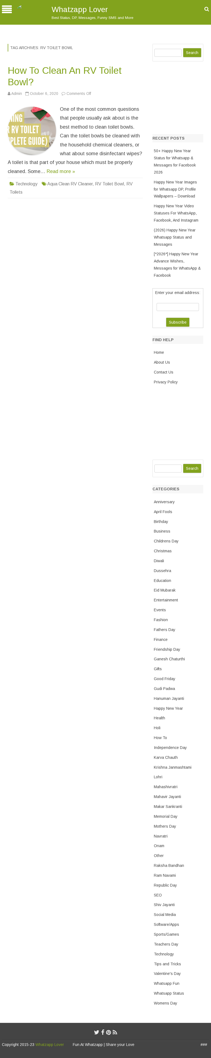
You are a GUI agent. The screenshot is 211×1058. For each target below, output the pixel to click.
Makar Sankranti (168, 806)
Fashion (161, 620)
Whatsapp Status (169, 993)
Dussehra (162, 570)
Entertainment (166, 600)
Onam (159, 846)
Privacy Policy (166, 382)
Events (160, 610)
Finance (161, 639)
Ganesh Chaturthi (169, 659)
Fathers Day (164, 629)
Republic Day (165, 885)
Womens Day (165, 1003)
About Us (162, 362)
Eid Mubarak (165, 590)
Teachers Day (166, 944)
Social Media (165, 914)
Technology (26, 184)
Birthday (161, 521)
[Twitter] (96, 1032)
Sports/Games (166, 934)
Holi (157, 728)
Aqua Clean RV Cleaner (70, 184)
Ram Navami (165, 875)
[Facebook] (102, 1032)
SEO (158, 895)
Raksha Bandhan (169, 865)
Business (162, 531)
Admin (16, 93)
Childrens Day (166, 541)
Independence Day (170, 747)
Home (159, 352)
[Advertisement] (181, 96)
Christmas (163, 551)
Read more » (61, 171)
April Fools (163, 512)
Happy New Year (168, 708)
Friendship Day (167, 649)
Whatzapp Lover (80, 9)
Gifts (158, 669)
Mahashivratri (165, 787)
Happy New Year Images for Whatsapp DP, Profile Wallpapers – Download (175, 189)
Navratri (161, 836)
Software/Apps (166, 924)
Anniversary (164, 502)
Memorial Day (165, 816)
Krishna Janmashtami (172, 767)
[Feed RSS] (115, 1032)
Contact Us (163, 372)
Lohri (158, 777)
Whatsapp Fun (166, 983)
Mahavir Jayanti (167, 796)
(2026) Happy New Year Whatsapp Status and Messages (175, 237)
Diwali (159, 561)
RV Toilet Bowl (109, 184)
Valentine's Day (167, 973)
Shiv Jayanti (164, 905)
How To (160, 737)
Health (159, 718)
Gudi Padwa (164, 688)
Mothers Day (165, 826)
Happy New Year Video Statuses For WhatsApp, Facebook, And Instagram (176, 213)
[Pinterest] (108, 1032)
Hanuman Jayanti (169, 698)
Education (162, 580)
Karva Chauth (166, 757)
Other (159, 855)
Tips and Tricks (167, 964)
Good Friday (164, 679)
